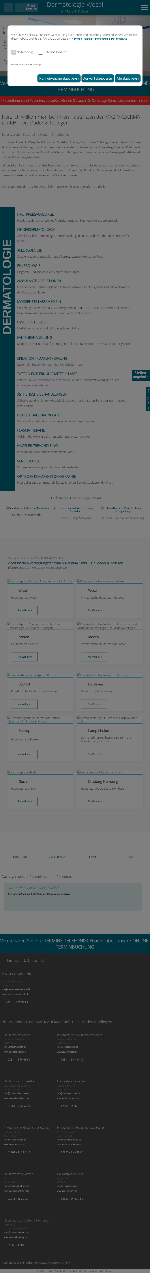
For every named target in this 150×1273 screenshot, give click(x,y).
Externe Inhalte (55, 52)
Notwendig (25, 52)
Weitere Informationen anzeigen (26, 64)
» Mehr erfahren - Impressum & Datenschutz (99, 38)
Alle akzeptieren (128, 78)
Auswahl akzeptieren (97, 78)
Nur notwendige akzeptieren (59, 78)
